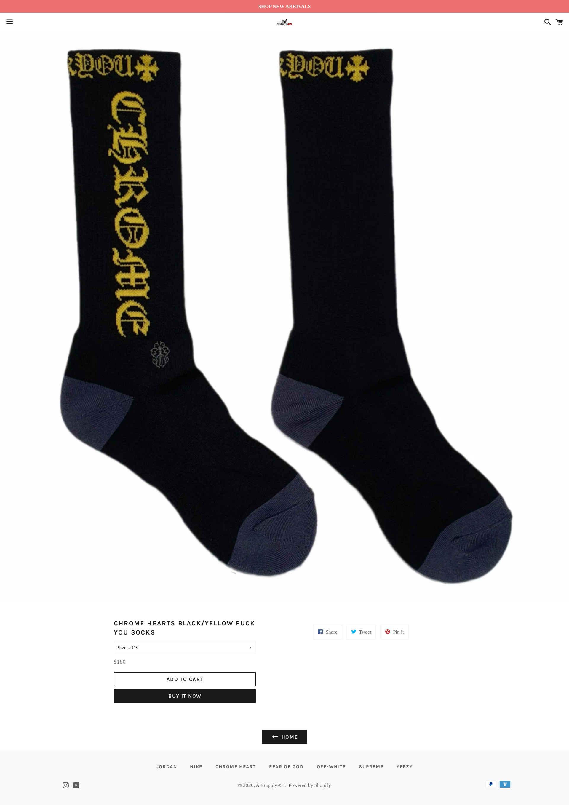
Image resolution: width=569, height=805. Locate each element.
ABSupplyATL (271, 785)
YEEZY (405, 766)
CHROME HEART (235, 766)
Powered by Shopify (310, 785)
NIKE (196, 766)
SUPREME (371, 766)
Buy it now (185, 696)
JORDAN (166, 766)
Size (122, 648)
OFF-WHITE (331, 766)
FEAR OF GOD (286, 766)
